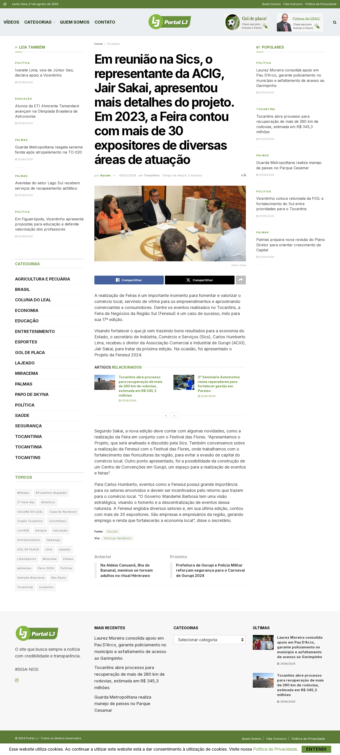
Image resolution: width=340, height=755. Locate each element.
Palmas (21, 140)
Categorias (38, 22)
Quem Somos (271, 4)
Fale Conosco (293, 4)
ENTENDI (316, 749)
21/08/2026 (128, 400)
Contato (105, 22)
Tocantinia (28, 436)
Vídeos (11, 22)
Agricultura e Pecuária (42, 279)
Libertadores (26, 559)
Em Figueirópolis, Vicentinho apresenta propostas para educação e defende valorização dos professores (49, 224)
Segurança (28, 425)
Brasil (22, 289)
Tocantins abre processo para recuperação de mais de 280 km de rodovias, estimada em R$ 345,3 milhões (140, 386)
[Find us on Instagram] (4, 4)
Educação (23, 98)
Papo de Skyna (32, 394)
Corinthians (58, 521)
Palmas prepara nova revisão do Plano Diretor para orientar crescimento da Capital (290, 244)
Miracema (26, 373)
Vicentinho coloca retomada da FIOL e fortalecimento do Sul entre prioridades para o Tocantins (290, 203)
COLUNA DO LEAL (33, 299)
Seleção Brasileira (31, 577)
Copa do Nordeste (63, 511)
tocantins (46, 587)
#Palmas (23, 492)
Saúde (22, 415)
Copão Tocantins (30, 521)
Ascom (105, 175)
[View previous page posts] (165, 415)
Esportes (26, 341)
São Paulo (58, 577)
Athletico (48, 502)
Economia (26, 310)
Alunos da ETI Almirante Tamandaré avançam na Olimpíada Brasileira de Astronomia (47, 111)
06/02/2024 (127, 175)
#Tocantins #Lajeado (51, 492)
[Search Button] (335, 22)
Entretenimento (35, 331)
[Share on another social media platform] (241, 280)
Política (22, 63)
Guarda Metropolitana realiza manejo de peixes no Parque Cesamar (122, 704)
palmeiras (24, 568)
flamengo (53, 540)
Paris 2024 (46, 568)
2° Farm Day (26, 502)
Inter (49, 549)
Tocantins (113, 44)
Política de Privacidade (321, 4)
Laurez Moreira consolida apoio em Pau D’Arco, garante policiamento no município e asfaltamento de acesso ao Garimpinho (299, 647)
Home (98, 44)
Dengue (41, 530)
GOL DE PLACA (30, 352)
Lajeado (25, 363)
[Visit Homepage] (170, 22)
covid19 (23, 530)
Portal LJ (32, 738)
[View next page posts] (174, 415)
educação (60, 530)
